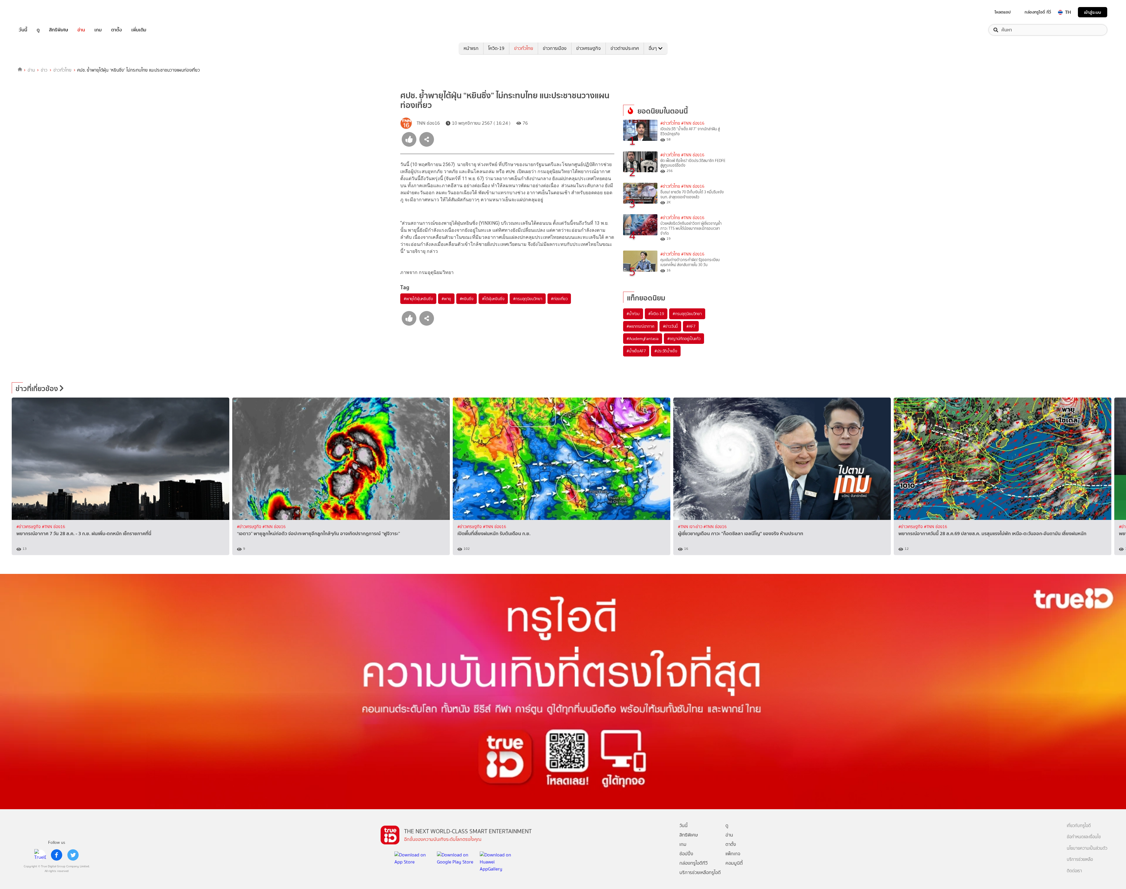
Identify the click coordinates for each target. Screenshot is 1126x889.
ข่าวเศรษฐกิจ (588, 48)
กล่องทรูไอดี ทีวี (1038, 12)
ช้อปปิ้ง (686, 853)
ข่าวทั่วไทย (523, 48)
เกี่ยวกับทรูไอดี (1079, 826)
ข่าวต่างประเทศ (625, 48)
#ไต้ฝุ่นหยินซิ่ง (493, 299)
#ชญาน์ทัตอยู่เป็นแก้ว (684, 339)
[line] (40, 855)
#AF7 (690, 326)
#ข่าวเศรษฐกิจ (29, 527)
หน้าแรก (471, 48)
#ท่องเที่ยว (559, 299)
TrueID (36, 12)
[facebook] (56, 855)
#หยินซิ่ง (467, 299)
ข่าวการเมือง (555, 48)
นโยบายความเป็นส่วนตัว (1087, 848)
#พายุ (446, 299)
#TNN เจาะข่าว (690, 527)
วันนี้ (23, 29)
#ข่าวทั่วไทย (670, 123)
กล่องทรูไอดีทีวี (693, 863)
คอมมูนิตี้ (734, 863)
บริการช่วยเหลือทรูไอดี (700, 872)
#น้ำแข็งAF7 (636, 351)
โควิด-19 (496, 48)
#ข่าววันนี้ (670, 326)
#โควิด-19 (656, 314)
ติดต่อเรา (1074, 871)
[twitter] (73, 855)
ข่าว (44, 70)
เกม (98, 29)
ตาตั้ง (116, 29)
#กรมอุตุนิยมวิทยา (527, 299)
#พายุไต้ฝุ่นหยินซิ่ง (418, 299)
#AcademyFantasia (643, 339)
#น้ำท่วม (633, 314)
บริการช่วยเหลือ (1080, 859)
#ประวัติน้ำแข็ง (665, 351)
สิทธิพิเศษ (58, 29)
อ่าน (81, 29)
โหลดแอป (1003, 12)
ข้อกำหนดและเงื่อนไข (1084, 837)
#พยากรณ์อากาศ (640, 326)
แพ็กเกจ (732, 853)
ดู (38, 29)
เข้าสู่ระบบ (1092, 12)
